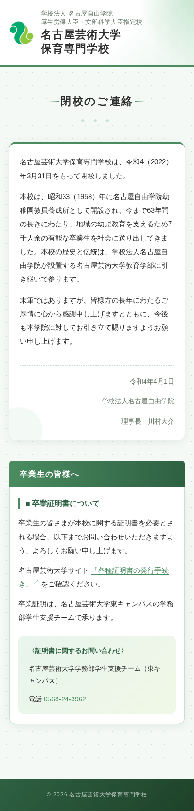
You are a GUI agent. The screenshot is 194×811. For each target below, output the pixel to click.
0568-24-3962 (65, 699)
